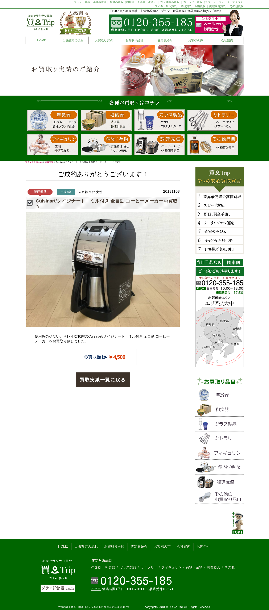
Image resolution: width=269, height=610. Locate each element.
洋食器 (96, 567)
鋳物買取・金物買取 (193, 6)
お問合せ (203, 546)
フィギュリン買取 (166, 6)
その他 (229, 567)
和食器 (110, 567)
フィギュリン (171, 567)
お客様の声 (195, 40)
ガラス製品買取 (170, 2)
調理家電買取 (218, 6)
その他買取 (236, 6)
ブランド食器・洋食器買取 (90, 2)
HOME (41, 40)
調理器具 (214, 567)
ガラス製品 (128, 567)
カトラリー (149, 567)
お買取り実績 (104, 40)
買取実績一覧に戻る (103, 379)
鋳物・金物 (194, 567)
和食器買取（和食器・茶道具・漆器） (133, 2)
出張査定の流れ (73, 40)
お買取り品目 (134, 40)
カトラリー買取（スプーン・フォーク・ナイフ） (213, 2)
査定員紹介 (165, 40)
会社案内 (227, 40)
